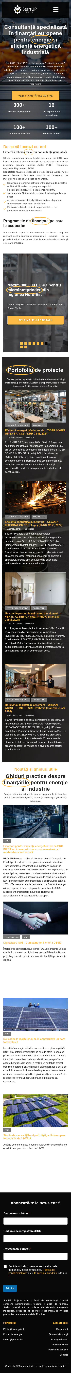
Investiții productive (17, 608)
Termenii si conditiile (46, 1273)
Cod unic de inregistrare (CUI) (22, 1231)
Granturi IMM (11, 937)
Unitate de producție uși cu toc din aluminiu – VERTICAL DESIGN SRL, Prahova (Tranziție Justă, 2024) (33, 616)
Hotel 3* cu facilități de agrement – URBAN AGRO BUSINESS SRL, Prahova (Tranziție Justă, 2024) (35, 708)
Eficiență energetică (17, 425)
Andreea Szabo (14, 438)
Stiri (7, 841)
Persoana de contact (17, 1248)
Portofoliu (39, 425)
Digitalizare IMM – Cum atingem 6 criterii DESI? (32, 942)
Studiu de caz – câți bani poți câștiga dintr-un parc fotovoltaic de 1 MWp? (34, 1137)
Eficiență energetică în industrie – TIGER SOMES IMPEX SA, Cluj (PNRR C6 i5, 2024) (35, 432)
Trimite (10, 1288)
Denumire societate (16, 1213)
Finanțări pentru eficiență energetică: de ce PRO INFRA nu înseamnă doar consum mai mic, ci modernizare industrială (33, 849)
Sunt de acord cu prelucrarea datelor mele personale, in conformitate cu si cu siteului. (37, 1271)
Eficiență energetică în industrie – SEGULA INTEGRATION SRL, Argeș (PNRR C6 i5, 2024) (33, 523)
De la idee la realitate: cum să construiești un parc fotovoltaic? (34, 1041)
